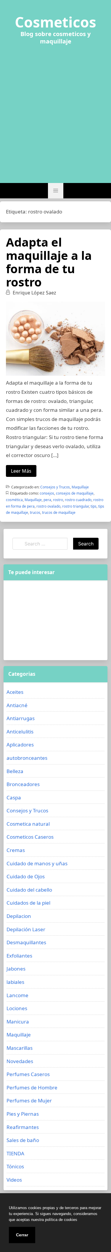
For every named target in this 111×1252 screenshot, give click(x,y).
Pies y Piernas (23, 1113)
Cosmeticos (55, 22)
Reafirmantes (23, 1127)
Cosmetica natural (28, 823)
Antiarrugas (21, 718)
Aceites (15, 692)
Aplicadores (20, 744)
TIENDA (15, 1153)
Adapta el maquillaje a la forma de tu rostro (49, 262)
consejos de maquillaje (75, 493)
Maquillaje (80, 487)
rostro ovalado (48, 506)
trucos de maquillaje (58, 512)
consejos (47, 493)
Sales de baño (23, 1140)
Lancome (17, 995)
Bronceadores (23, 784)
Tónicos (15, 1166)
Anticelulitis (20, 731)
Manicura (18, 1021)
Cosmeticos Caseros (30, 836)
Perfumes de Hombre (32, 1087)
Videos (14, 1179)
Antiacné (17, 705)
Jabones (16, 968)
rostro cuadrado (78, 499)
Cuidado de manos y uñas (37, 863)
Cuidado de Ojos (26, 876)
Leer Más (21, 471)
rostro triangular (75, 506)
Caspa (14, 797)
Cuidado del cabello (29, 889)
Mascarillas (20, 1047)
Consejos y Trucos (55, 487)
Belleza (15, 771)
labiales (15, 982)
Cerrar (22, 1234)
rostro (58, 499)
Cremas (16, 850)
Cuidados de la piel (28, 902)
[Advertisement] (55, 110)
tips (93, 506)
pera (47, 499)
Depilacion (19, 916)
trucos (35, 512)
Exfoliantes (19, 955)
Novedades (20, 1061)
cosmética (14, 499)
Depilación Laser (26, 929)
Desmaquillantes (26, 942)
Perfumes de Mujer (29, 1100)
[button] (55, 190)
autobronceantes (27, 757)
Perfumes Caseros (28, 1074)
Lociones (17, 1008)
